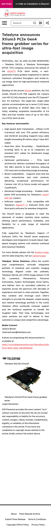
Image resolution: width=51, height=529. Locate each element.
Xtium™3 (11, 71)
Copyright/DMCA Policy (17, 524)
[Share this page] (47, 22)
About (14, 514)
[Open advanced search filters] (40, 23)
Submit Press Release (15, 519)
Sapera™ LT (22, 205)
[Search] (35, 23)
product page (42, 252)
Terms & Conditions (37, 519)
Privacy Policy (38, 524)
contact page (39, 256)
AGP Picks (6, 4)
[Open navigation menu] (4, 22)
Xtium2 (28, 90)
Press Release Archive (29, 514)
